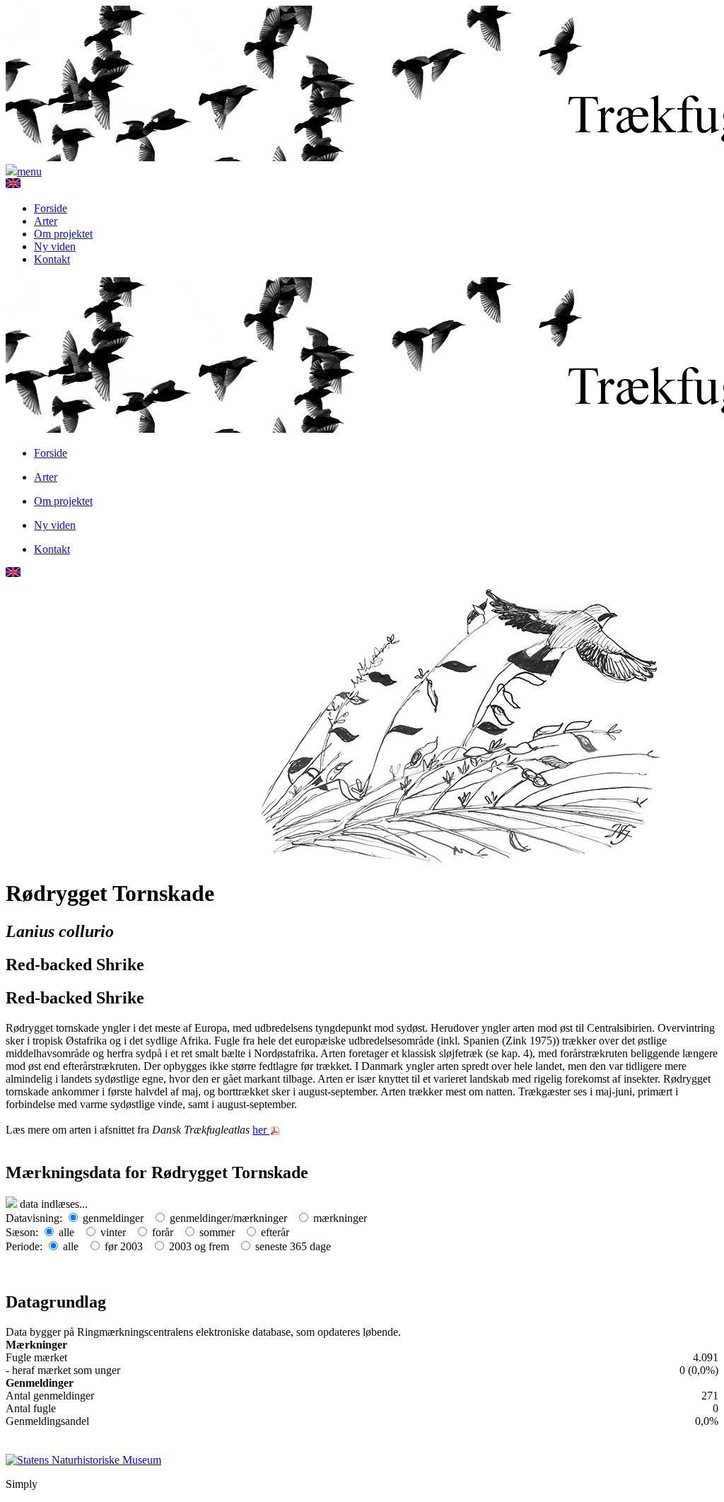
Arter (45, 221)
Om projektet (63, 234)
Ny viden (55, 246)
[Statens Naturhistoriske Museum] (83, 1459)
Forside (50, 208)
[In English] (13, 184)
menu (29, 171)
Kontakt (52, 259)
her (260, 1130)
